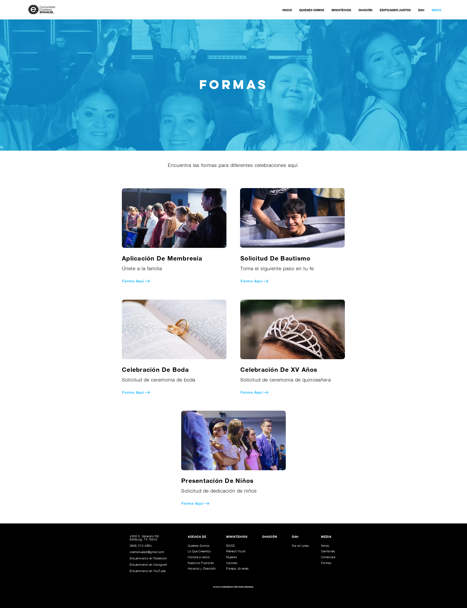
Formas (326, 563)
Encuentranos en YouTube (148, 571)
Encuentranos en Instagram (148, 564)
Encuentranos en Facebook (148, 558)
